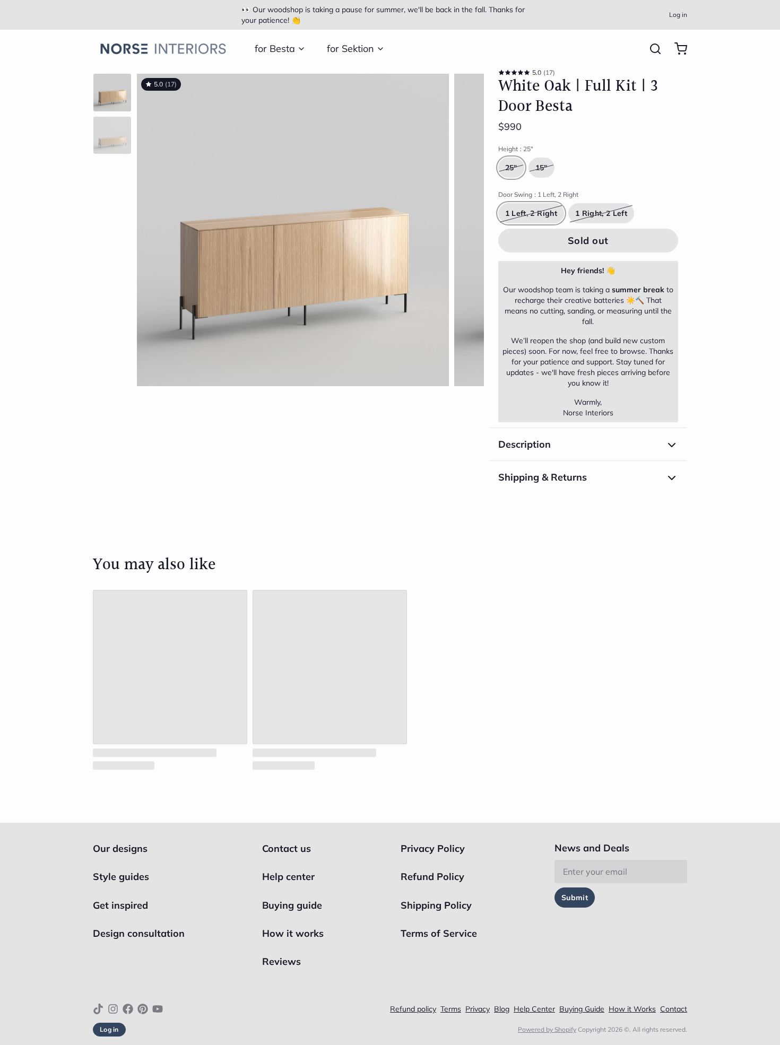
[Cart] (676, 48)
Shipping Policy (436, 905)
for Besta (275, 48)
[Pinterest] (142, 1009)
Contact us (286, 848)
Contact (673, 1009)
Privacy (477, 1009)
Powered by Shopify (547, 1029)
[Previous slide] (153, 227)
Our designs (120, 848)
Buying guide (292, 905)
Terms (450, 1009)
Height (515, 149)
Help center (288, 876)
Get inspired (120, 905)
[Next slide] (467, 227)
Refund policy (413, 1009)
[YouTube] (157, 1009)
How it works (293, 933)
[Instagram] (113, 1009)
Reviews (281, 961)
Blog (501, 1009)
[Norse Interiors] (163, 48)
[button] (588, 240)
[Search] (651, 48)
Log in (678, 15)
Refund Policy (432, 876)
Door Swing (538, 194)
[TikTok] (98, 1009)
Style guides (121, 876)
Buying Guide (581, 1009)
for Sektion (350, 48)
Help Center (534, 1009)
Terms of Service (439, 933)
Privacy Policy (433, 848)
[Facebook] (128, 1009)
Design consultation (139, 933)
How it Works (632, 1009)
